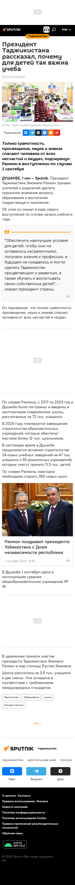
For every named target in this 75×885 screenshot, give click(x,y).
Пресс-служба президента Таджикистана (35, 125)
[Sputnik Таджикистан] (12, 31)
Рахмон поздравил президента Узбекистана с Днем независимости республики (37, 547)
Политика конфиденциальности (23, 812)
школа (47, 697)
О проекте (9, 795)
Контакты (24, 795)
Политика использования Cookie (24, 818)
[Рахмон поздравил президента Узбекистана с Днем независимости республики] (37, 509)
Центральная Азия (42, 760)
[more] (68, 296)
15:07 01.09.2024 (13, 77)
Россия (66, 760)
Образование (31, 697)
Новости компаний (15, 807)
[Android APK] (15, 845)
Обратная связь (12, 833)
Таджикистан (11, 697)
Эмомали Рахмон (14, 705)
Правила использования (18, 801)
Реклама (42, 801)
